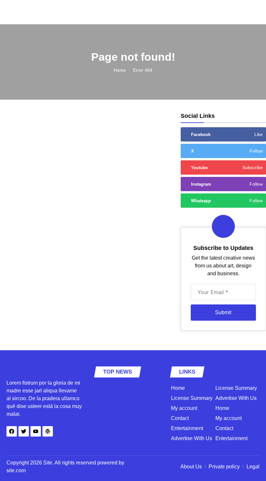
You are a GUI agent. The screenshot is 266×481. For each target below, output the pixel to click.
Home (120, 70)
